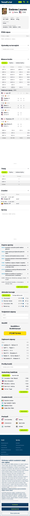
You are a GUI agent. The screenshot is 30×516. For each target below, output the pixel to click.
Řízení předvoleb (15, 513)
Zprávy (21, 419)
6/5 (20, 72)
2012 (3, 82)
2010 (3, 87)
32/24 (11, 74)
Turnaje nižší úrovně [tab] (17, 295)
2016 (3, 72)
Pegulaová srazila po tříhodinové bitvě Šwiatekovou (15, 270)
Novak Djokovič (4, 443)
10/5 (20, 77)
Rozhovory (18, 447)
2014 (3, 77)
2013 (3, 79)
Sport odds (22, 423)
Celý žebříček (23, 391)
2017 (3, 69)
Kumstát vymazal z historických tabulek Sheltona (16, 259)
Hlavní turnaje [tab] (6, 295)
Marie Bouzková (4, 454)
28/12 (19, 69)
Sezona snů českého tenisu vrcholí (14, 255)
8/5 (12, 132)
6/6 (12, 84)
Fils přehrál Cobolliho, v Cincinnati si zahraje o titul (14, 282)
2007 (3, 135)
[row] (15, 69)
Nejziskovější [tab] (6, 375)
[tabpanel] (15, 102)
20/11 (12, 72)
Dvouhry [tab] (4, 172)
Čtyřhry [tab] (11, 172)
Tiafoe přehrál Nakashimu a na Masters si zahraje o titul (15, 266)
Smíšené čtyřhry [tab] (20, 62)
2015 (3, 74)
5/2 (20, 79)
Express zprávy (19, 449)
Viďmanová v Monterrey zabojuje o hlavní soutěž (15, 278)
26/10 (11, 79)
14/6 (20, 74)
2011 (3, 84)
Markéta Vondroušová (6, 449)
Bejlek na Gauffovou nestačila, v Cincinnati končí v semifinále (13, 274)
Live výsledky (8, 419)
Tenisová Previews (20, 445)
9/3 (20, 82)
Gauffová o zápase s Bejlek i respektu (15, 262)
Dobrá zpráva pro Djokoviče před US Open (14, 252)
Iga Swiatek (3, 452)
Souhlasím (15, 504)
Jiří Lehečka (3, 445)
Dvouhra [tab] (4, 62)
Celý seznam (24, 411)
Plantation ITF (10, 119)
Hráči (3, 5)
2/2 (12, 87)
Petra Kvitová (4, 447)
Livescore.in (8, 423)
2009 (3, 130)
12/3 (12, 135)
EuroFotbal (7, 426)
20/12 (11, 82)
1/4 (12, 130)
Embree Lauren (9, 5)
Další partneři (23, 430)
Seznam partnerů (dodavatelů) (10, 500)
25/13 (11, 77)
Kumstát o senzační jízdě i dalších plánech (14, 248)
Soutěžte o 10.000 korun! (15, 327)
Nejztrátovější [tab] (15, 375)
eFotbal (21, 426)
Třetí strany (13, 487)
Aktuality (18, 443)
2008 (3, 132)
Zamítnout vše (15, 509)
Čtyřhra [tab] (11, 62)
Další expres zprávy (22, 286)
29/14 (11, 69)
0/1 (20, 130)
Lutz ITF (8, 93)
